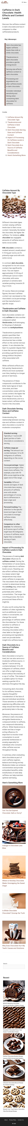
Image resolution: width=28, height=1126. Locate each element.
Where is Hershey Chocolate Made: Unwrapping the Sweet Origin (13, 883)
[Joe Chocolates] (4, 2)
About (6, 1120)
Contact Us (21, 1120)
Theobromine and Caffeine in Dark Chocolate (14, 124)
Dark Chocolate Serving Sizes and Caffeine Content (16, 132)
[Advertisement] (14, 173)
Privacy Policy (12, 1120)
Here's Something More (16, 155)
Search (5, 963)
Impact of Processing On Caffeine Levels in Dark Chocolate (15, 140)
